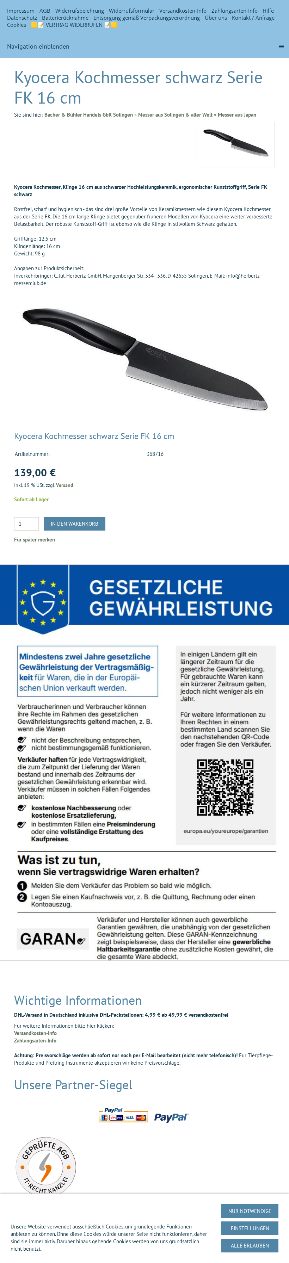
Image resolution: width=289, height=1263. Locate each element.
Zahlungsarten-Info (234, 10)
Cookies (16, 24)
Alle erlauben (250, 1245)
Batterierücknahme (65, 17)
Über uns (216, 17)
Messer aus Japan (237, 114)
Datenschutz (22, 17)
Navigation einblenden (38, 46)
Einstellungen (250, 1228)
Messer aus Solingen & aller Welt (175, 114)
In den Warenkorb (74, 523)
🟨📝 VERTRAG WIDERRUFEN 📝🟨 (74, 24)
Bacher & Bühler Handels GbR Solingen (88, 114)
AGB (44, 10)
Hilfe (268, 10)
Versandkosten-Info (183, 10)
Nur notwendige (249, 1211)
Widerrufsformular (131, 10)
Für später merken (34, 539)
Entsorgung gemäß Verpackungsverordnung (146, 17)
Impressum (21, 10)
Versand (64, 485)
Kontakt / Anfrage (253, 17)
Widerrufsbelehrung (79, 10)
